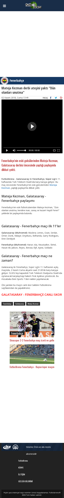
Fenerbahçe (17, 80)
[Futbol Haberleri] (33, 5)
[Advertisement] (32, 44)
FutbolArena (23, 460)
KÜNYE (21, 467)
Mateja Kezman (33, 303)
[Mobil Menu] (6, 6)
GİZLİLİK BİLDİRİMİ (25, 481)
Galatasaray (19, 303)
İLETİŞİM (21, 474)
